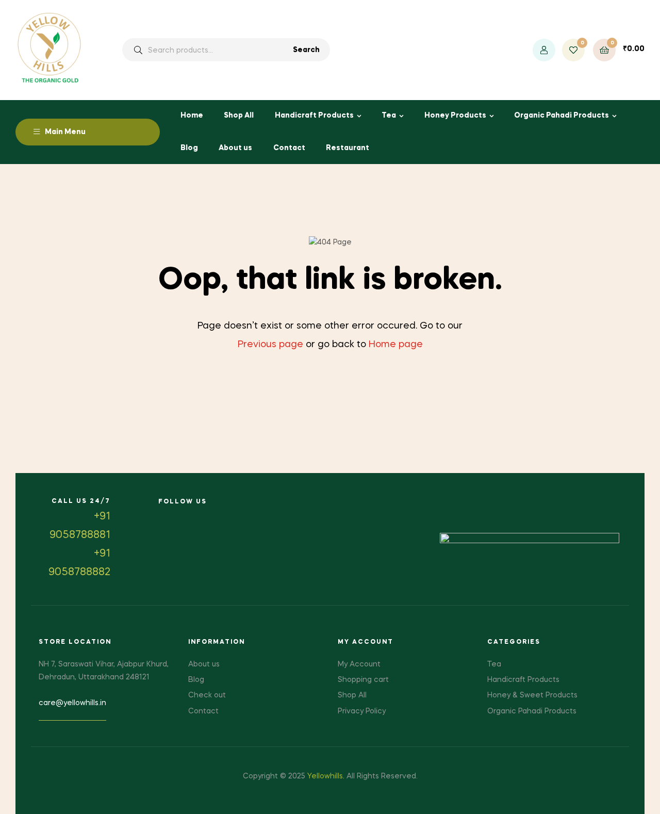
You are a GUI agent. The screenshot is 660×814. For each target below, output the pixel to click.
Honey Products (455, 115)
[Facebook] (164, 517)
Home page (396, 344)
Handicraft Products (314, 115)
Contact (289, 148)
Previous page (270, 344)
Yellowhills (325, 776)
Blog (189, 148)
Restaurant (347, 148)
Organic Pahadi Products (561, 115)
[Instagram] (211, 517)
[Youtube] (188, 517)
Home (191, 115)
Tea (389, 115)
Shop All (239, 115)
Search (306, 50)
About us (235, 148)
